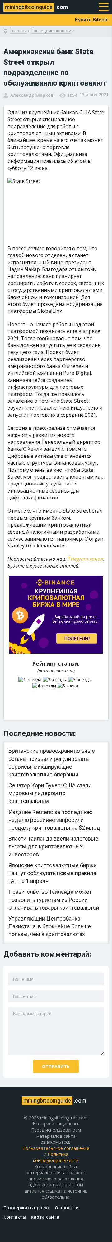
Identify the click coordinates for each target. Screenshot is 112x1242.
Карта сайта (45, 1217)
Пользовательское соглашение (55, 1148)
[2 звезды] (55, 680)
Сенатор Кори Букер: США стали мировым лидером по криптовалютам (49, 793)
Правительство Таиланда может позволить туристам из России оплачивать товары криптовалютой (53, 899)
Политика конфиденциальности (56, 1157)
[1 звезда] (30, 680)
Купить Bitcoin (92, 20)
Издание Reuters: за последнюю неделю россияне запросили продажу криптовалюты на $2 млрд (54, 820)
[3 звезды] (80, 680)
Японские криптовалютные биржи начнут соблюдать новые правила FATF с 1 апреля (52, 873)
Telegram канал (85, 558)
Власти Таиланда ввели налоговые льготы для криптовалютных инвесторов (53, 846)
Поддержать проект (26, 1208)
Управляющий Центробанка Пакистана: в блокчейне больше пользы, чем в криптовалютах (49, 926)
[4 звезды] (45, 686)
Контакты (14, 1217)
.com (36, 7)
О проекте (66, 1208)
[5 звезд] (69, 686)
